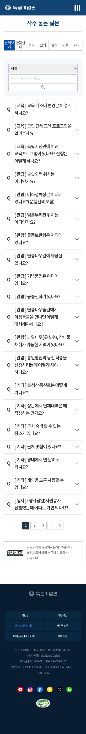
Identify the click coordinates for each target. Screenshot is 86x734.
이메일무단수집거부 (23, 636)
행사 (54, 45)
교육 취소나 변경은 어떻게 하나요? (42, 109)
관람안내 (20, 45)
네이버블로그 (69, 689)
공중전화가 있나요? (37, 296)
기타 (77, 45)
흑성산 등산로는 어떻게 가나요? (40, 389)
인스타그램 (30, 689)
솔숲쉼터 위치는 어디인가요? (34, 177)
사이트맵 (62, 636)
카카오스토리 (50, 689)
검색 (43, 87)
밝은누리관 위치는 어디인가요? (36, 218)
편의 (43, 45)
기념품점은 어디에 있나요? (36, 280)
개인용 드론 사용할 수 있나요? (39, 484)
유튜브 (20, 689)
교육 (65, 45)
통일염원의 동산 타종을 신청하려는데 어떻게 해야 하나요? (40, 365)
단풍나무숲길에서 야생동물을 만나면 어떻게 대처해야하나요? (36, 317)
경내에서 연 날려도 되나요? (36, 463)
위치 (31, 45)
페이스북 (40, 689)
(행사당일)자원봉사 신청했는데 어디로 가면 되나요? (41, 504)
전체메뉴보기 (77, 8)
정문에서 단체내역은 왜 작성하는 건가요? (40, 409)
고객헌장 (23, 615)
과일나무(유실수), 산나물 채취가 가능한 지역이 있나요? (42, 341)
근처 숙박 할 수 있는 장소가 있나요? (37, 430)
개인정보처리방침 (23, 625)
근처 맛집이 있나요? (37, 447)
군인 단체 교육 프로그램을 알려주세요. (42, 129)
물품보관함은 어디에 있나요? (38, 239)
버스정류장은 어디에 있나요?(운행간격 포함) (38, 198)
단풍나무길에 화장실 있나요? (38, 259)
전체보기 (9, 45)
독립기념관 (20, 7)
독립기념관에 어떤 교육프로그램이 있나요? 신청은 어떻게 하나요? (40, 154)
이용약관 (62, 615)
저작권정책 (62, 625)
